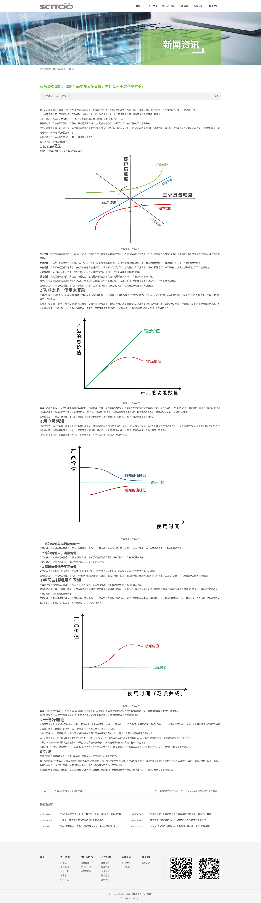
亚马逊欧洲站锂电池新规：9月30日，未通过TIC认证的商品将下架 (90, 814)
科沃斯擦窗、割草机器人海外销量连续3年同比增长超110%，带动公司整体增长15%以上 (191, 814)
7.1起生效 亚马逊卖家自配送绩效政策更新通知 (81, 820)
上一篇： (62, 791)
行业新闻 (70, 69)
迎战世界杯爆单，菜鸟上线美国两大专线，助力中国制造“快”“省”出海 (92, 826)
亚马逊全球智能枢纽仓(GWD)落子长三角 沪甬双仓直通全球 (178, 820)
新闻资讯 (61, 69)
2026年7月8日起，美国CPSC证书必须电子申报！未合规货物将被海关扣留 (184, 826)
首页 (138, 6)
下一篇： (186, 791)
